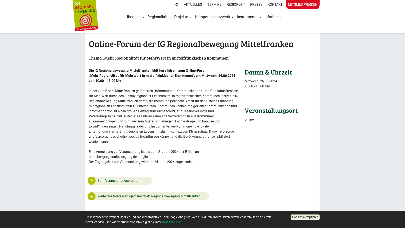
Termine (214, 5)
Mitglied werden (302, 5)
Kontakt (275, 5)
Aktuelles (193, 5)
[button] (305, 217)
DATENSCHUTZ (172, 222)
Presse (256, 5)
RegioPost (236, 5)
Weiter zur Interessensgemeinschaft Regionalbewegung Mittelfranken (148, 196)
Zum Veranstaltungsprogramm (120, 181)
